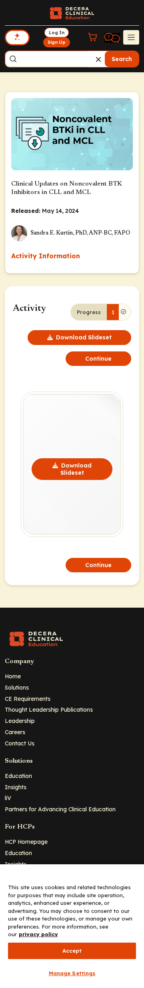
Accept (72, 950)
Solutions (17, 687)
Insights (15, 787)
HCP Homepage (26, 841)
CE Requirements (27, 698)
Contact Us (19, 743)
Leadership (20, 720)
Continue (98, 358)
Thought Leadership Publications (49, 709)
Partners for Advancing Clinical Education (60, 809)
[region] (72, 926)
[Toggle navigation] (131, 37)
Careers (15, 732)
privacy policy (38, 934)
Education (18, 775)
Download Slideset (84, 337)
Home (13, 676)
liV (8, 797)
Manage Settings (72, 973)
